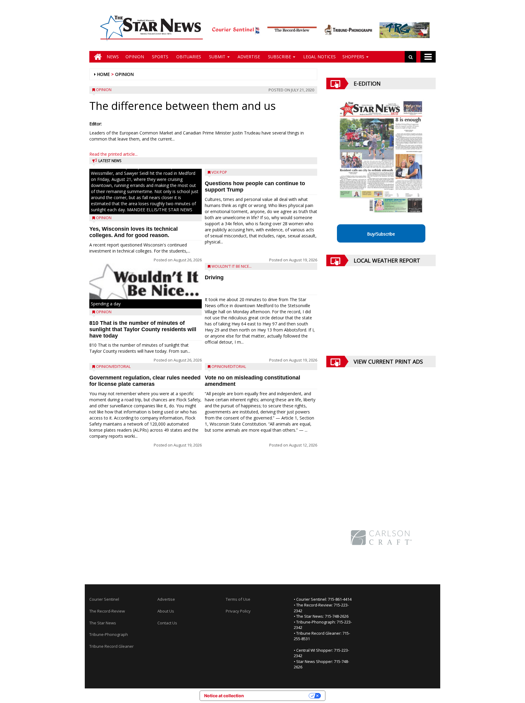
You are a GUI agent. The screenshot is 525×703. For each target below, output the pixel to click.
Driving (214, 277)
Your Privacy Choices (279, 695)
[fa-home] (96, 57)
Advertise (248, 56)
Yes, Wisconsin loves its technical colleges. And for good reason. (133, 232)
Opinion (134, 56)
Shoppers (353, 56)
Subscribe (279, 56)
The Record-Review (107, 611)
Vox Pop (219, 172)
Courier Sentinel (104, 599)
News (113, 56)
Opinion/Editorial (113, 366)
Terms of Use (238, 599)
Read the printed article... (113, 154)
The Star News (102, 623)
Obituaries (188, 56)
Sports (159, 56)
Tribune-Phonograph (108, 634)
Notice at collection (224, 695)
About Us (165, 611)
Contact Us (167, 623)
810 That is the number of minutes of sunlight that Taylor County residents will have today (142, 329)
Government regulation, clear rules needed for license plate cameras (145, 381)
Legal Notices (319, 56)
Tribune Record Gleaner (111, 646)
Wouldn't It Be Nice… (231, 266)
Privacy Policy (238, 611)
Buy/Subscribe (381, 234)
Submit (217, 56)
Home (103, 74)
